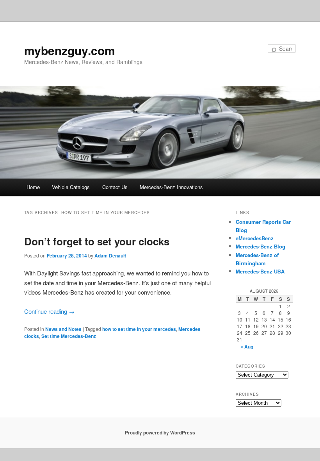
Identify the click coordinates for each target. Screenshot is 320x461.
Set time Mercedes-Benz (68, 335)
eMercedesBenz (255, 238)
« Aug (246, 346)
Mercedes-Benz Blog (260, 246)
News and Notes (63, 328)
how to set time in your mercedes (139, 328)
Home (33, 187)
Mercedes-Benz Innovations (171, 187)
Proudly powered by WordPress (160, 432)
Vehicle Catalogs (71, 187)
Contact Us (115, 187)
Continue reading (49, 311)
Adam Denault (110, 255)
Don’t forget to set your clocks (96, 241)
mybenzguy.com (69, 50)
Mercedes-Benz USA (260, 271)
